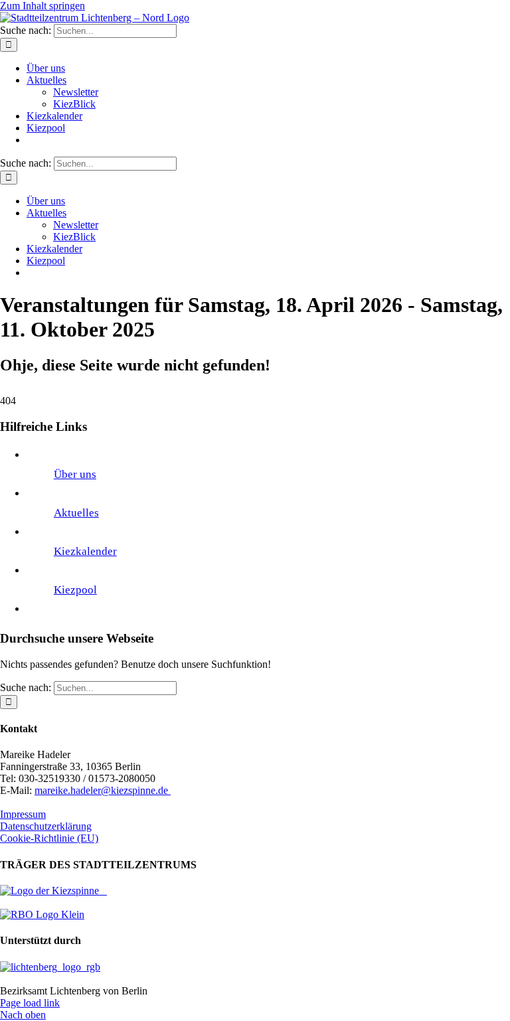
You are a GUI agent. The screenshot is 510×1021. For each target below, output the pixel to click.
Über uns (75, 474)
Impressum (23, 814)
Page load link (30, 1002)
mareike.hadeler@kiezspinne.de (103, 790)
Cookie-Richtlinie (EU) (49, 838)
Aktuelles (76, 513)
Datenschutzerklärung (46, 826)
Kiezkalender (85, 551)
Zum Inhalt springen (42, 5)
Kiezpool (75, 590)
